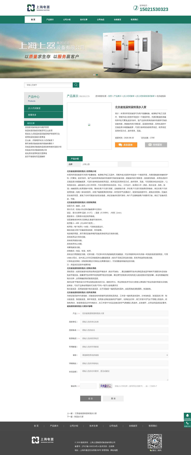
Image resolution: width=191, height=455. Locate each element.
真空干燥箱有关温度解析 (35, 156)
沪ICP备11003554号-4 (90, 446)
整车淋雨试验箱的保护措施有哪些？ (39, 143)
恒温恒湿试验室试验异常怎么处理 (38, 130)
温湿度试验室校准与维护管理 (37, 127)
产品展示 (50, 19)
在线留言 (117, 19)
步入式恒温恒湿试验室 (145, 96)
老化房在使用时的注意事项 (36, 153)
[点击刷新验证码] (105, 386)
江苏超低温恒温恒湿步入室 (86, 413)
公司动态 (100, 19)
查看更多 (32, 115)
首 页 (36, 426)
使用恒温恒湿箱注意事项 (35, 137)
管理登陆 (105, 450)
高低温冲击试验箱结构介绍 (36, 150)
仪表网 (111, 446)
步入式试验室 (128, 96)
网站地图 (114, 450)
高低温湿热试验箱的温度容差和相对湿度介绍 (43, 147)
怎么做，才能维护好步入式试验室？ (39, 140)
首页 (110, 96)
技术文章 (83, 19)
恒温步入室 (78, 417)
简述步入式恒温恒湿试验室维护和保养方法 (42, 134)
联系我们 (134, 19)
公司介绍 (67, 19)
